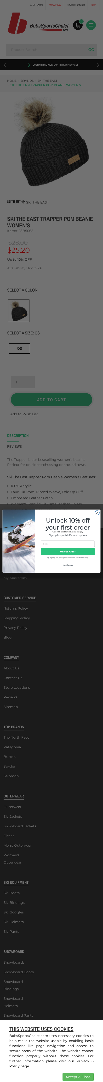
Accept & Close (78, 1077)
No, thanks (68, 565)
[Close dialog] (97, 512)
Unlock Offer (67, 551)
